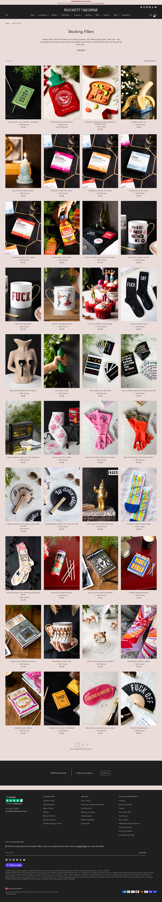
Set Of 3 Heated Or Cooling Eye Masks (100, 257)
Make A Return (48, 808)
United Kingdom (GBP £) (15, 889)
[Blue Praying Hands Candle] (23, 161)
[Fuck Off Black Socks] (139, 294)
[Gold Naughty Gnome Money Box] (100, 494)
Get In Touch (85, 800)
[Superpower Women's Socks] (139, 632)
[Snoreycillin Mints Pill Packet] (100, 161)
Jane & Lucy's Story (125, 804)
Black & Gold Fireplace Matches (23, 661)
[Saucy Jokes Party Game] (62, 228)
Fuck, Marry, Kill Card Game (100, 391)
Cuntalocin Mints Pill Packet (23, 257)
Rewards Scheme (49, 816)
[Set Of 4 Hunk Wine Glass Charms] (100, 632)
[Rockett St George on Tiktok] (153, 7)
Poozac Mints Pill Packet (139, 191)
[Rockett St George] (81, 10)
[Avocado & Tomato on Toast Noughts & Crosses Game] (100, 92)
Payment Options (49, 820)
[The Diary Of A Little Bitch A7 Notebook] (23, 92)
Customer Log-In (49, 800)
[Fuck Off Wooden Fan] (139, 698)
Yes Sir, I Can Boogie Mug (62, 324)
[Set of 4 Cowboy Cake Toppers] (100, 294)
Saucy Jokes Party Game (62, 257)
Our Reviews (123, 816)
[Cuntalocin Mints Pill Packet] (23, 228)
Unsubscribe (85, 823)
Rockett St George (21, 892)
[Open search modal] (6, 15)
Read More (81, 50)
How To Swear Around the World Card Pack (138, 391)
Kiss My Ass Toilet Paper (62, 457)
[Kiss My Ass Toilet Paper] (62, 428)
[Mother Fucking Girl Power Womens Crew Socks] (23, 563)
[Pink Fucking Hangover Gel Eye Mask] (100, 698)
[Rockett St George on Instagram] (144, 7)
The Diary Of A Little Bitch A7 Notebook (23, 122)
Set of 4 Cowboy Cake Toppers (100, 324)
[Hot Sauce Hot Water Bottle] (62, 92)
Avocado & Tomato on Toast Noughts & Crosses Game (100, 123)
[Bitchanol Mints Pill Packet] (62, 161)
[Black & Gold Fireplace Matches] (23, 632)
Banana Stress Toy (138, 122)
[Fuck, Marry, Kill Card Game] (100, 361)
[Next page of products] (87, 745)
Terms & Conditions (126, 831)
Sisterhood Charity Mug (61, 661)
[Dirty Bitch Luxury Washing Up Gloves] (100, 428)
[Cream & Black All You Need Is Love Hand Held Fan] (23, 494)
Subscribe (142, 853)
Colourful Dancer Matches (61, 593)
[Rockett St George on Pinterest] (150, 7)
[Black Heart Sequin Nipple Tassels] (23, 361)
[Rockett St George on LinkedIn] (147, 7)
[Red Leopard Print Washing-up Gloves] (139, 428)
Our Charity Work (125, 812)
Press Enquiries (86, 808)
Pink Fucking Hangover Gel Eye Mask (100, 728)
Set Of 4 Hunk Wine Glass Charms (100, 661)
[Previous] (51, 2)
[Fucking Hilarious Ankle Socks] (139, 494)
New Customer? (49, 804)
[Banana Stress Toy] (139, 92)
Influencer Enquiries (88, 812)
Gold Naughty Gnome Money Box (100, 524)
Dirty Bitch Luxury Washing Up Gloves (100, 457)
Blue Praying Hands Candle (23, 191)
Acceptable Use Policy (126, 835)
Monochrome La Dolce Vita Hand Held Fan (61, 524)
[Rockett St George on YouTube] (156, 7)
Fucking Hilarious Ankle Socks (139, 524)
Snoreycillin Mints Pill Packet (100, 191)
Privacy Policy (123, 820)
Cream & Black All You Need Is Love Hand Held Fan (23, 525)
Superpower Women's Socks (139, 661)
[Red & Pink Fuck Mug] (23, 294)
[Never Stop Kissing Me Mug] (139, 228)
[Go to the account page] (151, 15)
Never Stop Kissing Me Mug (138, 257)
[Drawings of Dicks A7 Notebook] (62, 698)
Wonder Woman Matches (139, 593)
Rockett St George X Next (52, 823)
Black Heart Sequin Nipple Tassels (23, 391)
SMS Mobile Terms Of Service (129, 823)
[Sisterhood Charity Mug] (62, 632)
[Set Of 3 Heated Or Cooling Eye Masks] (100, 228)
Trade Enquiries (86, 816)
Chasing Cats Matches (23, 728)
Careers (121, 808)
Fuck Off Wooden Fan (138, 728)
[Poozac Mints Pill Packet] (139, 161)
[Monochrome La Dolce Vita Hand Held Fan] (62, 494)
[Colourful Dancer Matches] (62, 563)
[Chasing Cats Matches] (23, 698)
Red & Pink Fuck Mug (23, 324)
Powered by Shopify (10, 894)
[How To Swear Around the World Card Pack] (139, 361)
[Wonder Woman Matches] (139, 563)
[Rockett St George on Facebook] (141, 7)
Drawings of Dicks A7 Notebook (61, 728)
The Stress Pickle (61, 391)
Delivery (46, 812)
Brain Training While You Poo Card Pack (23, 457)
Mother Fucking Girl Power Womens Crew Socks (23, 594)
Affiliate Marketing (87, 820)
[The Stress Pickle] (62, 361)
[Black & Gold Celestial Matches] (100, 563)
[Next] (110, 2)
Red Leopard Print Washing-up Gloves (139, 457)
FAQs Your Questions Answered (92, 804)
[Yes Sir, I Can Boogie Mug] (62, 294)
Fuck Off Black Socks (138, 324)
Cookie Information (125, 827)
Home (7, 23)
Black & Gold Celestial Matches (100, 593)
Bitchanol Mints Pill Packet (62, 191)
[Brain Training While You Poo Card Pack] (23, 428)
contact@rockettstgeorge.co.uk (16, 811)
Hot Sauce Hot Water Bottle (62, 122)
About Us (122, 800)
